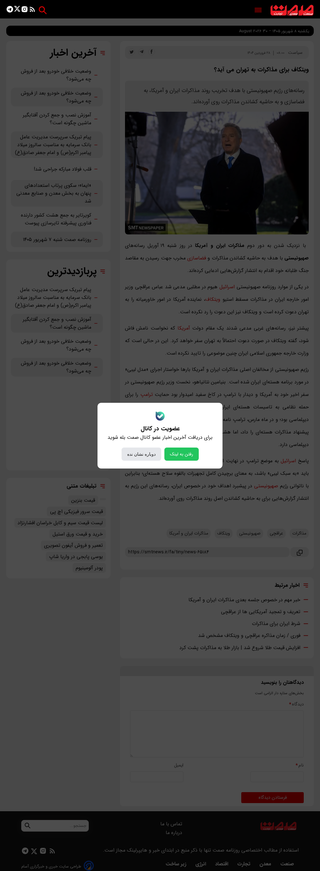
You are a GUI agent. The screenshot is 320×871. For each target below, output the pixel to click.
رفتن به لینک (181, 454)
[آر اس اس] (32, 10)
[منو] (258, 10)
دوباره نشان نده (141, 454)
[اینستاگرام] (24, 10)
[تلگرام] (10, 10)
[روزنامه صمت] (292, 10)
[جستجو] (42, 10)
